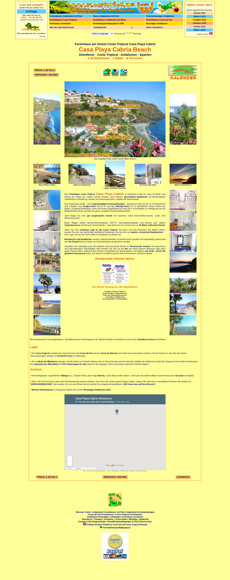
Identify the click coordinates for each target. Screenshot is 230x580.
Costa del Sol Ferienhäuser (101, 514)
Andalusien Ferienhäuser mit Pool (108, 512)
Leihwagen (115, 517)
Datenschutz (146, 521)
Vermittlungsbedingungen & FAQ (122, 521)
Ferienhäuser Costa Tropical (63, 20)
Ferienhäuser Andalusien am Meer (109, 20)
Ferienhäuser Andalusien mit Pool (66, 16)
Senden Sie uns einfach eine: (32, 8)
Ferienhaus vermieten (60, 23)
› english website (202, 34)
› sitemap (42, 36)
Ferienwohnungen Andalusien (160, 16)
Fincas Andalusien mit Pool (106, 16)
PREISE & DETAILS (45, 70)
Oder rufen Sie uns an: (31, 15)
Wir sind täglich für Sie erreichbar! (31, 33)
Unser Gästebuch (154, 27)
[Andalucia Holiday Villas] (211, 34)
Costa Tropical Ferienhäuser (128, 514)
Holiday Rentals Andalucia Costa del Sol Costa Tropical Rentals (116, 524)
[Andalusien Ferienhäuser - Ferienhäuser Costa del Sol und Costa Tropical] (116, 13)
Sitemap (80, 512)
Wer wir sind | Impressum (62, 27)
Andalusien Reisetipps (98, 517)
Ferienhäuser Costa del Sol (159, 20)
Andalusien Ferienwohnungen (140, 512)
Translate (137, 33)
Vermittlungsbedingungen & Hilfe (108, 23)
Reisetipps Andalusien (157, 23)
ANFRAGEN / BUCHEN (46, 75)
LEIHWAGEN (183, 477)
